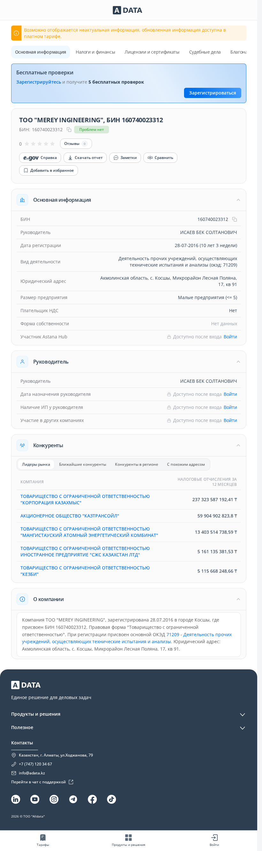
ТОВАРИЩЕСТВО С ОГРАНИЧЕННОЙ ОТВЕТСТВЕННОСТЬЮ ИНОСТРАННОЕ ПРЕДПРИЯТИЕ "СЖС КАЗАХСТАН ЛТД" (85, 551)
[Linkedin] (15, 799)
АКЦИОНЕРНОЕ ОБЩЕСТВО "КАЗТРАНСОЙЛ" (69, 516)
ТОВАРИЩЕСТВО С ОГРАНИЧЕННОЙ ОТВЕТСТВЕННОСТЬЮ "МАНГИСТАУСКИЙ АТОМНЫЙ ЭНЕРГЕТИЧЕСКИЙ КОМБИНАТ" (89, 532)
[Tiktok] (111, 799)
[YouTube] (34, 799)
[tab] (36, 464)
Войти (230, 337)
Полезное (22, 727)
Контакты (22, 743)
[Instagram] (54, 799)
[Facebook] (92, 799)
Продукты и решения (35, 714)
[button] (129, 200)
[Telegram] (73, 799)
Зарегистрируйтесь (38, 82)
